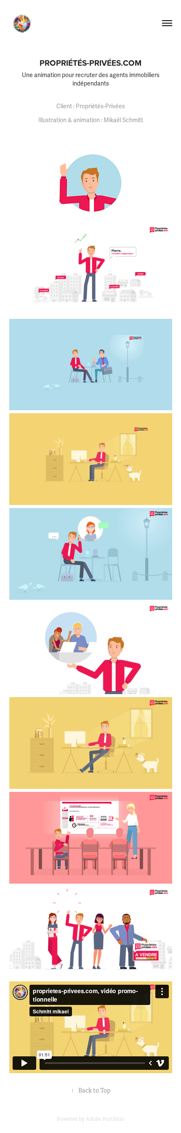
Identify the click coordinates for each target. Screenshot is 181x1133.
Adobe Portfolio (105, 1119)
